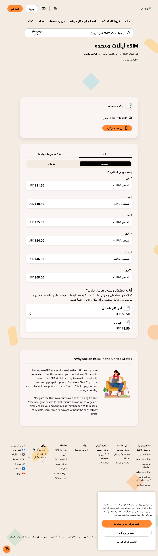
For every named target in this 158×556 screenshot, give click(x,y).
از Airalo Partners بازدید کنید (38, 457)
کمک (31, 21)
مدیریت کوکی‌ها (58, 536)
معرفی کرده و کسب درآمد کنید (143, 478)
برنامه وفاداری (144, 484)
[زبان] (55, 9)
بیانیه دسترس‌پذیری (20, 536)
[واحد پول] (44, 9)
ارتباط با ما (104, 462)
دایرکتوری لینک (39, 536)
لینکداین (17, 468)
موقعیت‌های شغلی (58, 473)
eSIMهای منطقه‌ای (146, 465)
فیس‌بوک (17, 449)
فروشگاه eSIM (111, 21)
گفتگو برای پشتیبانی (104, 456)
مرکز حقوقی (75, 536)
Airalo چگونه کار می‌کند (83, 21)
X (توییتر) (17, 459)
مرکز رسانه (61, 463)
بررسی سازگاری (114, 128)
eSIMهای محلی (110, 53)
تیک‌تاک (18, 463)
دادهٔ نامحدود (145, 454)
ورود (31, 9)
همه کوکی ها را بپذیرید (127, 524)
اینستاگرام (16, 454)
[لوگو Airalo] (141, 8)
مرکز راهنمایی (102, 449)
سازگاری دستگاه (122, 462)
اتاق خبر (63, 468)
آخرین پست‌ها (81, 449)
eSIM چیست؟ (123, 449)
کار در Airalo (61, 477)
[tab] (105, 154)
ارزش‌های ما (61, 459)
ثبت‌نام (15, 9)
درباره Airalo (57, 21)
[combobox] (79, 32)
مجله (41, 21)
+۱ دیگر (107, 118)
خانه (127, 21)
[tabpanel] (79, 220)
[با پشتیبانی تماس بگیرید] (6, 549)
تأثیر (65, 454)
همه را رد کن (126, 532)
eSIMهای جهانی (143, 459)
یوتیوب (18, 473)
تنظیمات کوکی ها (126, 541)
